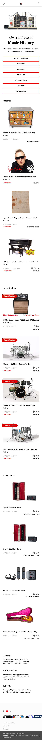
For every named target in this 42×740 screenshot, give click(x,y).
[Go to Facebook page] (4, 711)
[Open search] (38, 3)
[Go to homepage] (21, 3)
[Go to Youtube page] (7, 711)
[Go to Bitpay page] (37, 716)
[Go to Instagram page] (10, 711)
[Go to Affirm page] (29, 716)
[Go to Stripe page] (13, 716)
